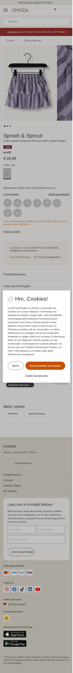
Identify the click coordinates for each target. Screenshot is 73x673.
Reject (15, 365)
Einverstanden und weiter (45, 365)
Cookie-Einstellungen (36, 375)
